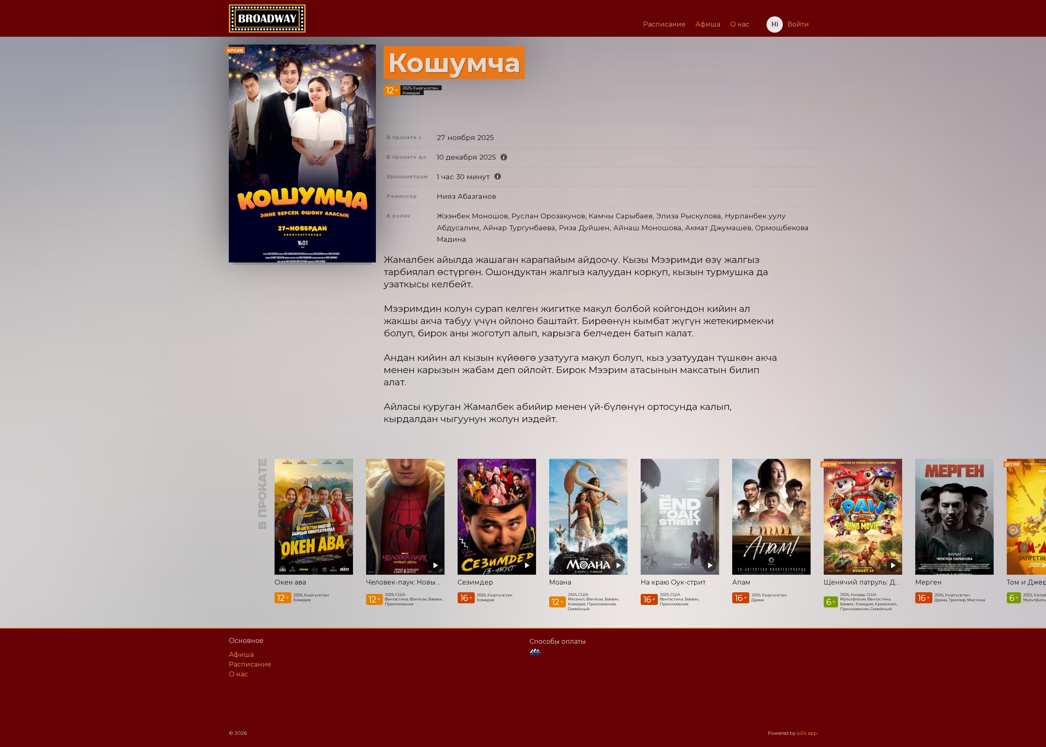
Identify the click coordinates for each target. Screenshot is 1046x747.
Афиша (707, 24)
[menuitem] (664, 24)
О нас (739, 24)
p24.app (807, 733)
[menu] (530, 24)
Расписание (664, 24)
